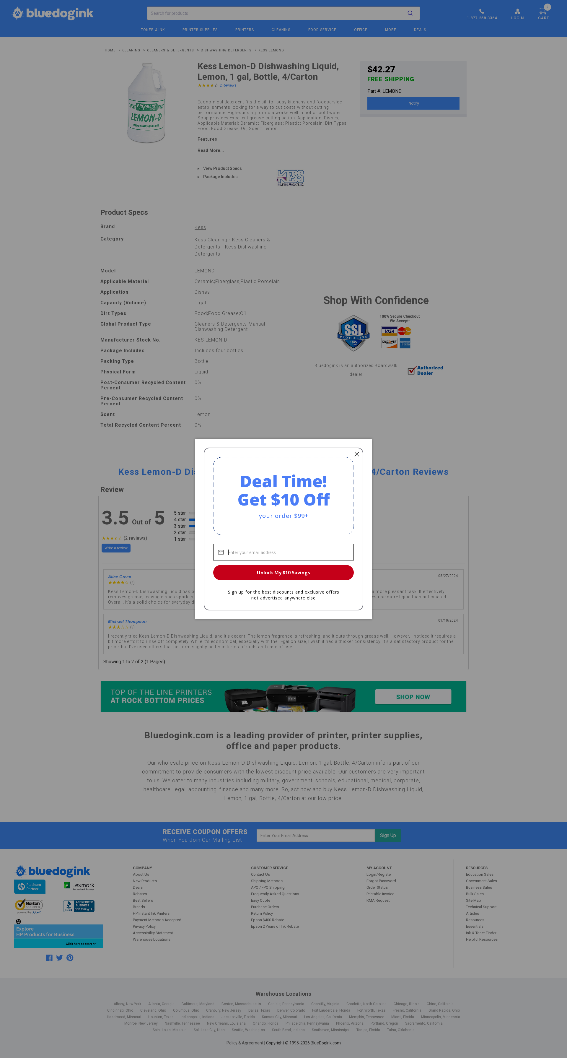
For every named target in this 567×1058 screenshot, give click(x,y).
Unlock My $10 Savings (283, 572)
